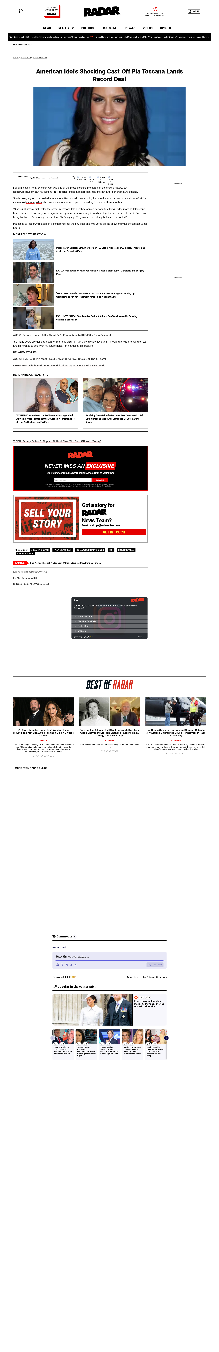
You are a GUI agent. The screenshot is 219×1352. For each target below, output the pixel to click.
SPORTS (165, 28)
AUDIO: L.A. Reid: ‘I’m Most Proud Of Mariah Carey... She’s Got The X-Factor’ (60, 359)
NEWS (47, 28)
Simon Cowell (126, 550)
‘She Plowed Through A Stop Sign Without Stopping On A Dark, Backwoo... (65, 563)
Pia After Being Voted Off (25, 578)
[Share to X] (91, 177)
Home (16, 58)
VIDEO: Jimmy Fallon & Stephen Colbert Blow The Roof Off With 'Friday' (57, 441)
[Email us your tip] (52, 17)
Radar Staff (23, 177)
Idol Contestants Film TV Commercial (31, 584)
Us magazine (34, 202)
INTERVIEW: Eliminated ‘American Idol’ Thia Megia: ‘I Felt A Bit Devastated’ (59, 365)
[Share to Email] (110, 177)
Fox (111, 550)
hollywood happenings (90, 550)
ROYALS (130, 28)
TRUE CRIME (109, 28)
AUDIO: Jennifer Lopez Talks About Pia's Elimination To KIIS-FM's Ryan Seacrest (62, 335)
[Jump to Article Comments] (73, 177)
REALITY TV (66, 28)
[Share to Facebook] (81, 177)
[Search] (21, 13)
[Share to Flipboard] (101, 177)
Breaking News (40, 58)
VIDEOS (148, 28)
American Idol (25, 554)
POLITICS (87, 28)
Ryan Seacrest (62, 550)
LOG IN (195, 11)
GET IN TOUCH (114, 532)
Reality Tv (26, 58)
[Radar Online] (102, 11)
